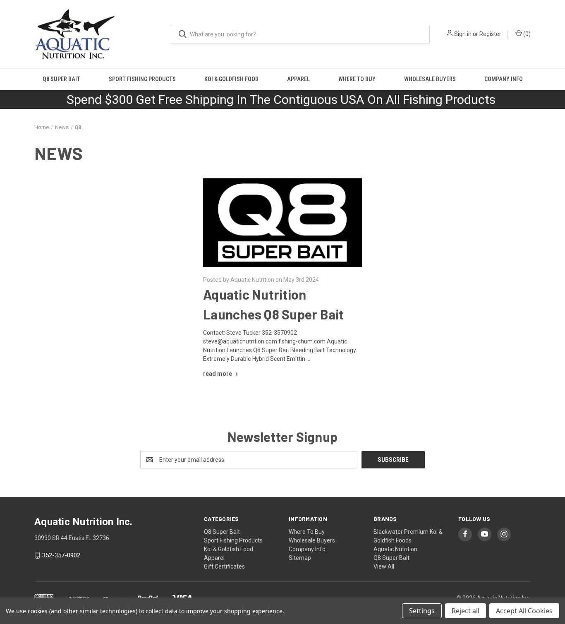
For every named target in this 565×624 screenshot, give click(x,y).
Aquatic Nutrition (395, 549)
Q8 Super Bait (61, 79)
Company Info (503, 79)
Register (490, 34)
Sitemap (300, 557)
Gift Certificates (224, 566)
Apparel (298, 79)
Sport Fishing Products (142, 79)
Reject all (465, 610)
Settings (422, 610)
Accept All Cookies (524, 610)
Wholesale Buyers (430, 79)
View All (383, 566)
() (526, 34)
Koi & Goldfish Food (231, 79)
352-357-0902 (61, 555)
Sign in (463, 34)
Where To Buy (357, 79)
